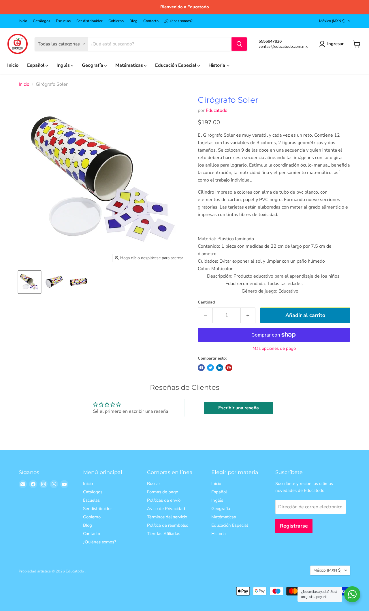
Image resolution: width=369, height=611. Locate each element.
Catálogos (41, 21)
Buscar (153, 483)
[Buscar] (239, 44)
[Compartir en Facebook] (201, 367)
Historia (217, 65)
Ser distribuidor (89, 21)
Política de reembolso (167, 525)
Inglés (64, 65)
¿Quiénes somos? (178, 21)
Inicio (23, 21)
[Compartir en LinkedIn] (219, 367)
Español (36, 65)
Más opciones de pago (274, 348)
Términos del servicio (167, 517)
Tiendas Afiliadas (163, 533)
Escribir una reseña (238, 408)
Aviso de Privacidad (166, 508)
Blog (133, 21)
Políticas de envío (163, 500)
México (332, 21)
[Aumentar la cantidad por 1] (248, 315)
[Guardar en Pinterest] (228, 367)
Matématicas (129, 65)
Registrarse (294, 525)
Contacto (151, 21)
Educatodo (216, 110)
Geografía (93, 65)
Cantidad (206, 302)
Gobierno (116, 21)
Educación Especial (176, 65)
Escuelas (63, 21)
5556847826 (270, 41)
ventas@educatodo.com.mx (283, 46)
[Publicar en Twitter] (210, 367)
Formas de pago (162, 492)
